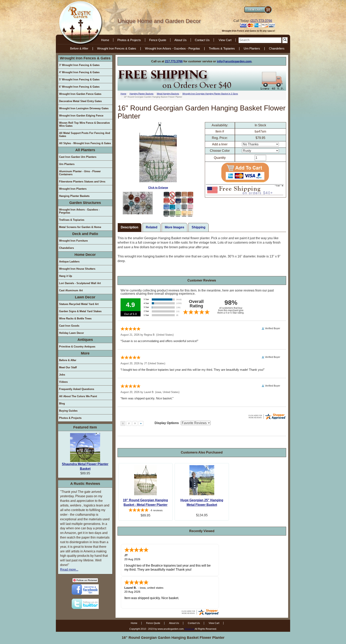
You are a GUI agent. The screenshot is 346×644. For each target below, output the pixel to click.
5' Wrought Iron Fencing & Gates (79, 79)
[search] (260, 40)
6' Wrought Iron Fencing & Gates (79, 86)
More (85, 353)
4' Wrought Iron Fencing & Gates (79, 72)
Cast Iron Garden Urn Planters (77, 156)
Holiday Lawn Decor (71, 332)
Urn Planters (252, 48)
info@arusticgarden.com (234, 61)
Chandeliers (277, 48)
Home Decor (85, 255)
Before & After (79, 48)
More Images (174, 227)
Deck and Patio (85, 234)
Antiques (85, 340)
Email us (189, 629)
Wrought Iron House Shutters (77, 268)
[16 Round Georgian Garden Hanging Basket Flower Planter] (138, 203)
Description (129, 227)
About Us (180, 40)
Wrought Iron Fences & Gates (116, 48)
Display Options (167, 423)
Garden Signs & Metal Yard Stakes (80, 311)
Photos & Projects (129, 40)
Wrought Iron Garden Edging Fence (81, 115)
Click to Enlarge (158, 187)
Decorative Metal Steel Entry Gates (80, 101)
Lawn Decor (85, 297)
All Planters (85, 150)
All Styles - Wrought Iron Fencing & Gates (85, 143)
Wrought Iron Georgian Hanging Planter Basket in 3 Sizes (210, 93)
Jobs (62, 374)
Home (105, 40)
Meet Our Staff (68, 367)
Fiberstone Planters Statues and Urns (82, 181)
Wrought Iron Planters (72, 188)
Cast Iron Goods (69, 325)
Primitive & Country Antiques (77, 346)
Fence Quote (157, 40)
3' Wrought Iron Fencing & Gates (79, 65)
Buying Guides (68, 410)
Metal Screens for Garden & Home (80, 227)
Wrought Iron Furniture (73, 240)
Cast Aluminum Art (71, 290)
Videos (63, 381)
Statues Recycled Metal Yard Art (79, 304)
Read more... (69, 569)
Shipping (198, 227)
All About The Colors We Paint (78, 396)
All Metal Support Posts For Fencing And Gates (84, 135)
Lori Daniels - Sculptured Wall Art (80, 283)
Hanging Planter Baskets (74, 195)
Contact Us (202, 40)
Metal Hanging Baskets (168, 93)
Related (151, 227)
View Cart (225, 40)
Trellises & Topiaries (222, 48)
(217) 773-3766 (261, 20)
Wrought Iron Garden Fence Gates (80, 93)
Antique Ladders (69, 261)
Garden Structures (85, 203)
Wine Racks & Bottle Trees (75, 318)
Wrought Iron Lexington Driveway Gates (84, 108)
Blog (62, 403)
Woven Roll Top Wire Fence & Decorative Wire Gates (84, 124)
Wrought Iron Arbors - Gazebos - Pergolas (172, 48)
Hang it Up (65, 275)
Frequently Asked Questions (76, 389)
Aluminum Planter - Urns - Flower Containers (80, 173)
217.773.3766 (174, 61)
